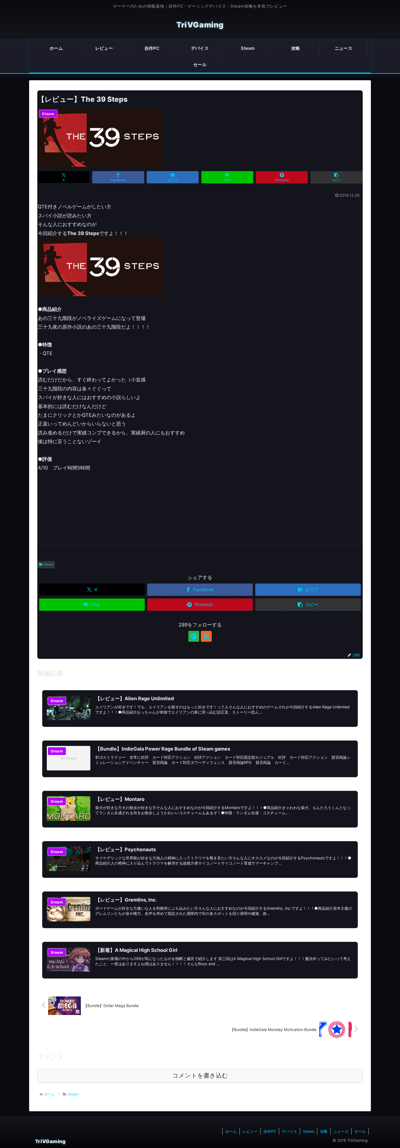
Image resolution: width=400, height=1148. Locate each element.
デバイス (289, 1131)
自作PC (269, 1131)
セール (360, 1131)
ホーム (231, 1131)
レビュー (250, 1131)
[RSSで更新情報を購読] (206, 636)
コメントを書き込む (200, 1075)
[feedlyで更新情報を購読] (193, 636)
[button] (336, 177)
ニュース (341, 1131)
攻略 (324, 1131)
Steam (48, 564)
